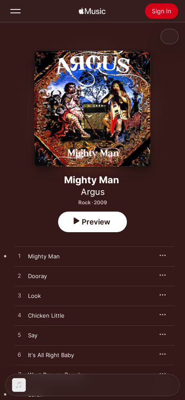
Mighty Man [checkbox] (44, 256)
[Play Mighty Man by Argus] (19, 256)
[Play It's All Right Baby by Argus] (19, 355)
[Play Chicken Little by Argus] (19, 315)
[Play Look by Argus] (19, 296)
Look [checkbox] (34, 295)
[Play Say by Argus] (19, 335)
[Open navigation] (15, 11)
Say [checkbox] (32, 335)
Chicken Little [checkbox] (46, 315)
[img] (92, 11)
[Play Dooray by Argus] (19, 276)
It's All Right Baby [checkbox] (51, 355)
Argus (93, 192)
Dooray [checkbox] (37, 276)
